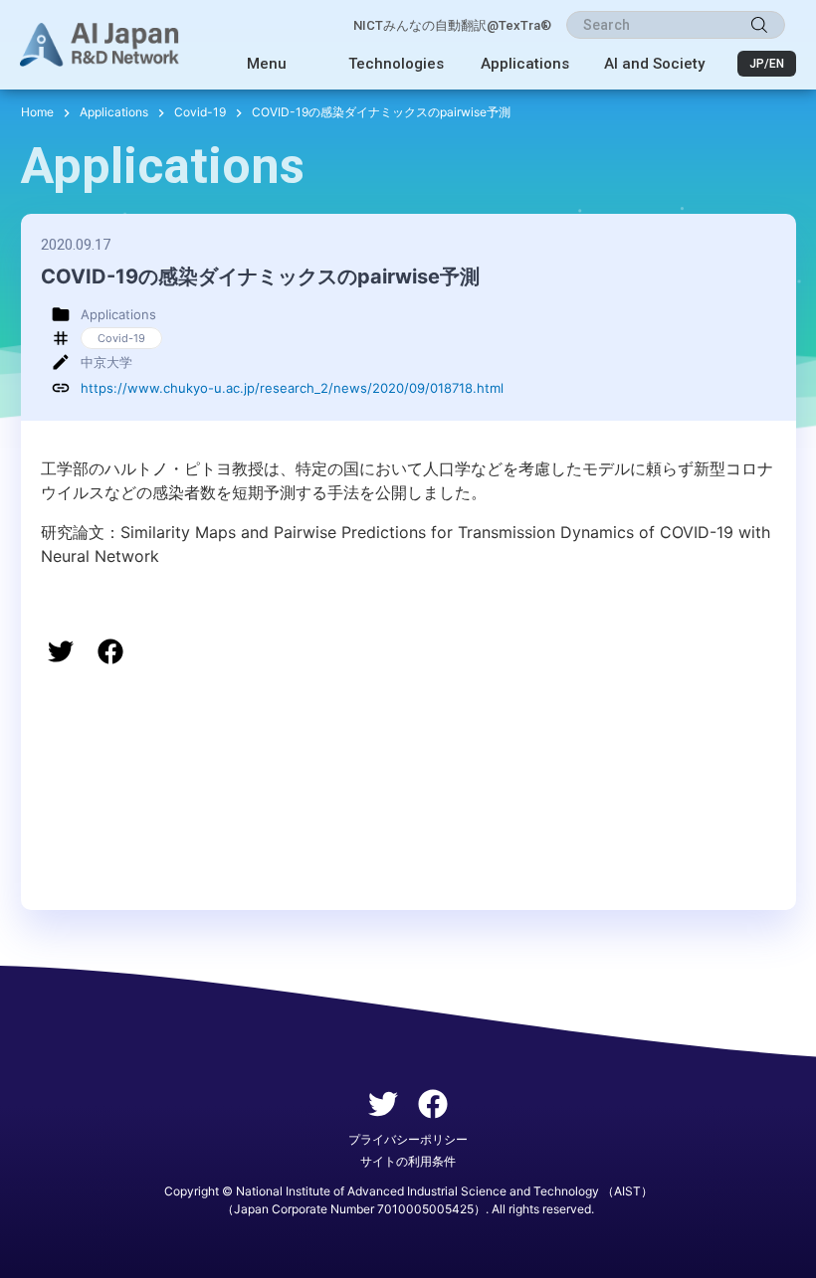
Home (37, 111)
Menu (267, 64)
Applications (525, 64)
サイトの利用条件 (408, 1161)
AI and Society (654, 64)
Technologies (396, 64)
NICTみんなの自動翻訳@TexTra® (452, 25)
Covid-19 (200, 111)
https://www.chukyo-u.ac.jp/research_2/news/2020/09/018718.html (292, 388)
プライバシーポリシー (408, 1139)
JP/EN (766, 64)
